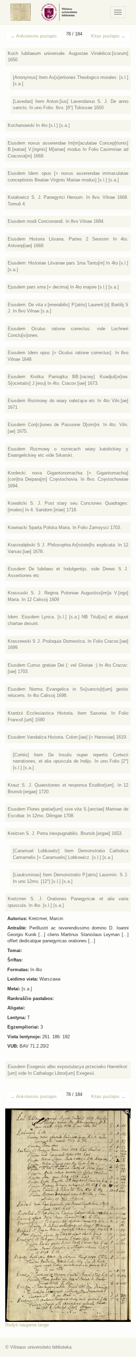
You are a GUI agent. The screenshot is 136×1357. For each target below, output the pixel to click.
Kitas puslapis (108, 36)
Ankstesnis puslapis (33, 36)
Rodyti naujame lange (27, 1324)
